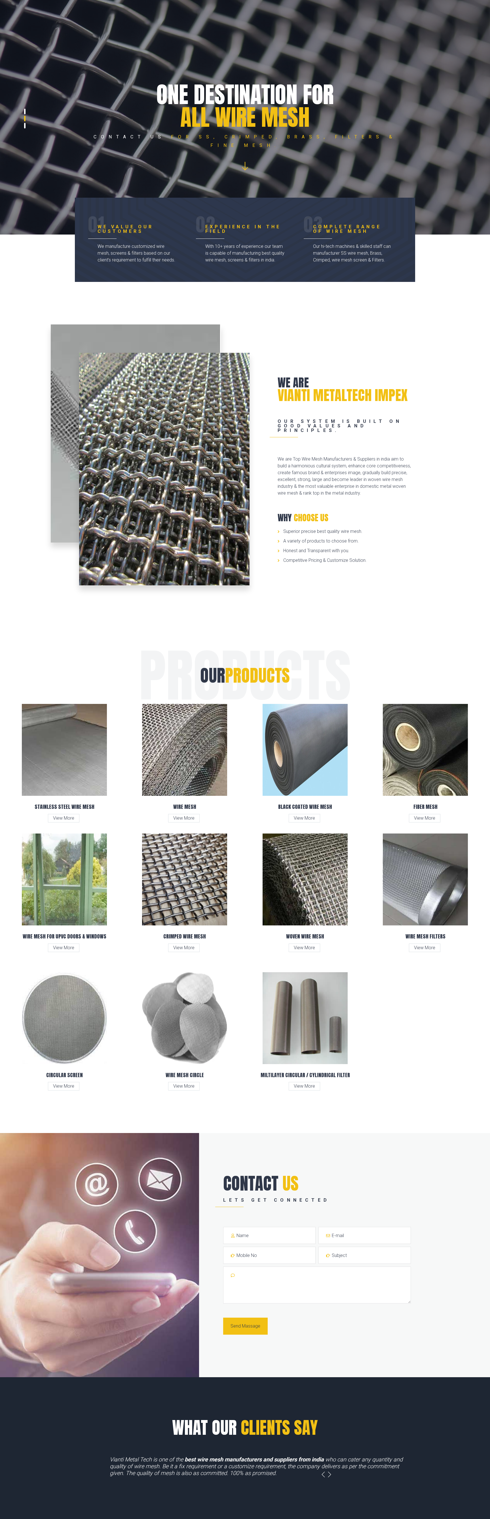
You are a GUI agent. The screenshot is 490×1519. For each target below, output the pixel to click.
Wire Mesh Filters (425, 936)
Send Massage (245, 1326)
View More (63, 818)
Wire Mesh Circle (185, 1075)
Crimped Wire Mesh (184, 936)
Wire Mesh (184, 807)
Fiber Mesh (425, 807)
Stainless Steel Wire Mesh (64, 807)
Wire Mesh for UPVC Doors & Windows (64, 936)
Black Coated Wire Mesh (305, 807)
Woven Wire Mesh (305, 936)
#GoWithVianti (245, 1473)
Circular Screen (64, 1075)
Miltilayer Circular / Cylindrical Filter (305, 1075)
